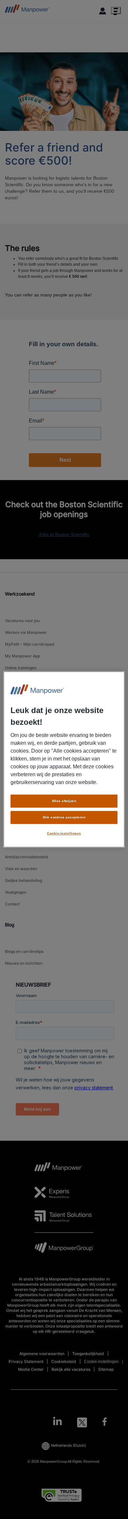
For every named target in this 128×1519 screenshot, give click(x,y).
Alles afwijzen (64, 801)
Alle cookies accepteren (64, 817)
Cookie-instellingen (64, 833)
